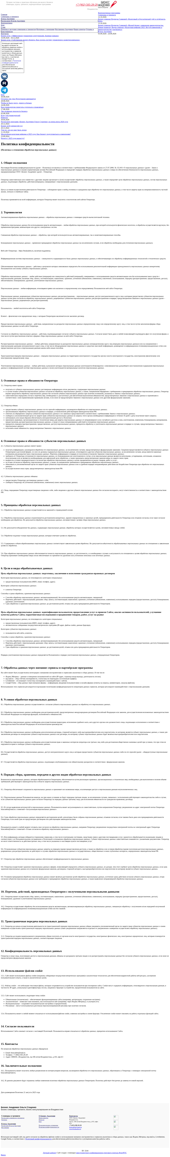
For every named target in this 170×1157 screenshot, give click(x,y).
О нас (3, 27)
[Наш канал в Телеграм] (4, 93)
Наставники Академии (64, 29)
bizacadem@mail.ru (75, 1127)
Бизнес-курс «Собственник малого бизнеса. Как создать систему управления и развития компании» (40, 40)
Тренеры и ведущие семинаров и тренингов (18, 29)
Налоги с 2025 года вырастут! (13, 138)
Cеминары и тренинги (10, 17)
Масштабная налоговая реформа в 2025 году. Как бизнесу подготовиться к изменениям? (36, 134)
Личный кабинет (49, 1153)
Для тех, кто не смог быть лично (14, 130)
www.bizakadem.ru (75, 1129)
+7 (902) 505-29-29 (87, 4)
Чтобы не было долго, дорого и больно (16, 103)
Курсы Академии (8, 19)
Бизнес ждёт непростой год (12, 126)
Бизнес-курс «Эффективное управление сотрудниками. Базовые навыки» (30, 36)
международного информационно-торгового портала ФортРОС (101, 1153)
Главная (4, 14)
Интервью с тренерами (45, 29)
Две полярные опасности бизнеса (14, 111)
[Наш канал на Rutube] (4, 86)
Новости (4, 118)
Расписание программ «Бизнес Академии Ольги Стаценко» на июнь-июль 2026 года (34, 122)
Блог (3, 25)
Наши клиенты (79, 29)
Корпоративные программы (109, 13)
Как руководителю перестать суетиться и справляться (22, 107)
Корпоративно (6, 23)
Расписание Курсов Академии (13, 21)
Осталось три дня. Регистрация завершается (18, 99)
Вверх (3, 1155)
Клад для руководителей (10, 115)
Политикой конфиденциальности (38, 1139)
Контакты (5, 34)
